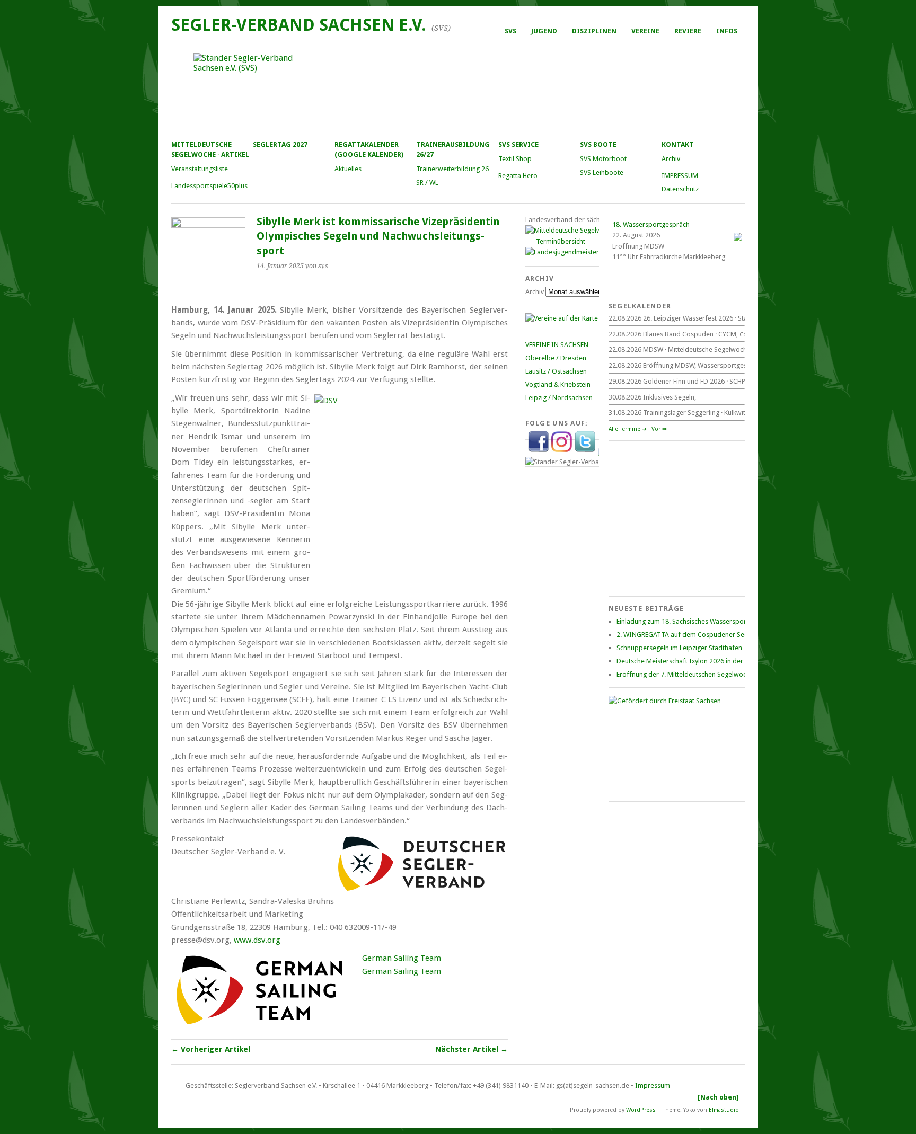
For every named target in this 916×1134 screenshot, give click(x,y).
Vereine (645, 31)
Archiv (671, 159)
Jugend (544, 31)
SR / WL (427, 183)
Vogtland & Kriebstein (558, 384)
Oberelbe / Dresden (555, 358)
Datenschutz (680, 189)
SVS (510, 31)
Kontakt (678, 144)
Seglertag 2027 (280, 144)
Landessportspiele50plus (209, 186)
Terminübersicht (560, 241)
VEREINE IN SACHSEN (556, 345)
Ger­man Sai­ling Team (401, 958)
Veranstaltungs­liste (199, 169)
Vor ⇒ (659, 429)
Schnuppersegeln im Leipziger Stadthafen (679, 648)
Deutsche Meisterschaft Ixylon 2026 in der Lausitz (690, 661)
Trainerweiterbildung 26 (452, 169)
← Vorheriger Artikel (210, 1049)
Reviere (687, 31)
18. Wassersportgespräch (651, 224)
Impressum (652, 1085)
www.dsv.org (257, 940)
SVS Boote (598, 144)
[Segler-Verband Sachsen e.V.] (457, 88)
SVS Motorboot (603, 159)
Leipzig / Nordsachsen (559, 398)
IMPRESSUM (680, 176)
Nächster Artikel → (471, 1049)
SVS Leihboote (601, 172)
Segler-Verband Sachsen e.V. (298, 25)
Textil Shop (515, 159)
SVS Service (518, 144)
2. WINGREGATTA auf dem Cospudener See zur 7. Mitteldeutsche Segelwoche (733, 635)
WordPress (641, 1109)
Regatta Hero (518, 176)
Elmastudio (724, 1109)
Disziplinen (594, 31)
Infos (726, 31)
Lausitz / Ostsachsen (556, 371)
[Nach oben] (718, 1097)
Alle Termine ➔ (628, 429)
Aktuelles (348, 169)
